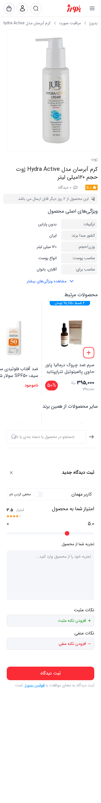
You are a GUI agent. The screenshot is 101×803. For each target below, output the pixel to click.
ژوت (94, 159)
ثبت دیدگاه (50, 673)
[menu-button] (92, 8)
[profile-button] (36, 8)
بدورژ (93, 23)
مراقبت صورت (70, 23)
